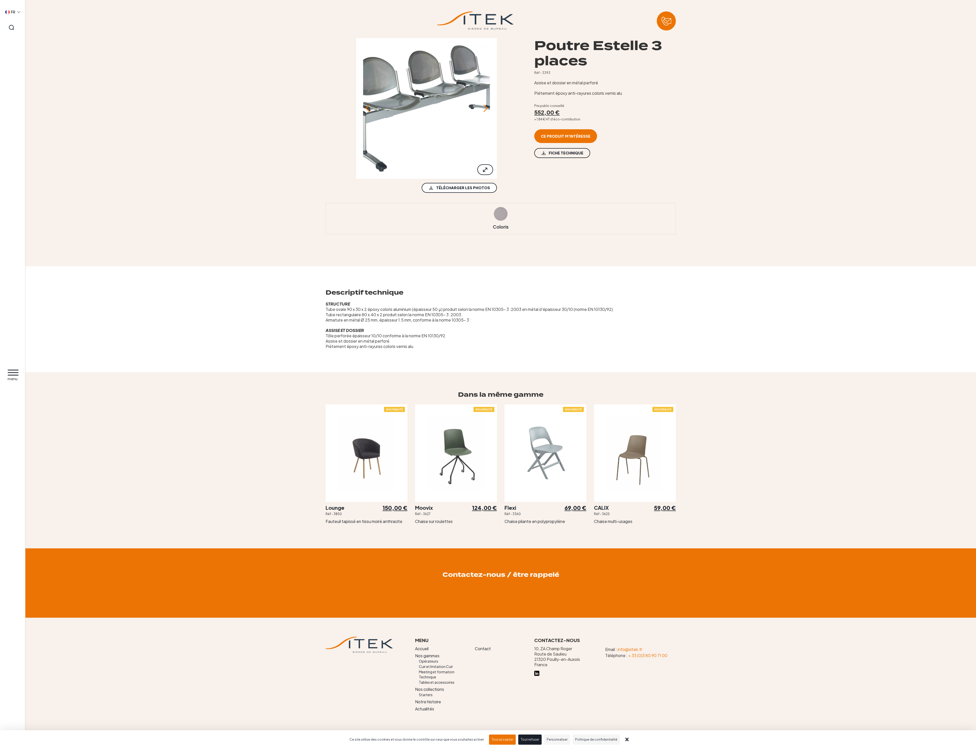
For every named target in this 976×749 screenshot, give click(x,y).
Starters (426, 694)
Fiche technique (566, 153)
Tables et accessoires (436, 682)
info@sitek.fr (630, 649)
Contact (483, 648)
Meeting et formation (436, 672)
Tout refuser (530, 739)
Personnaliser (557, 739)
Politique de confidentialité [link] (596, 739)
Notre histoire (428, 701)
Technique (427, 677)
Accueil (422, 648)
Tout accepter (502, 739)
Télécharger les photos (463, 187)
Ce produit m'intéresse (565, 136)
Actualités (424, 708)
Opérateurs (428, 661)
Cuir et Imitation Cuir (436, 666)
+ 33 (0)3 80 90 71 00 (647, 655)
